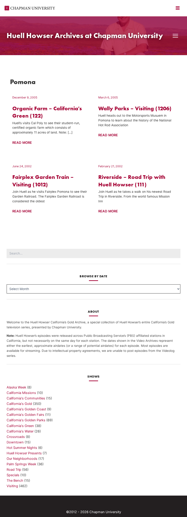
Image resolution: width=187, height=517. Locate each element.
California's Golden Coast (26, 409)
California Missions (21, 393)
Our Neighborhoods (22, 459)
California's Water (20, 431)
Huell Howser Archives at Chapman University (85, 35)
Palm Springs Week (21, 464)
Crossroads (16, 437)
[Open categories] (175, 36)
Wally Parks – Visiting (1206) (134, 108)
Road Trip (14, 470)
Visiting (12, 486)
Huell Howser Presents (24, 453)
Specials (13, 475)
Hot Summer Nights (22, 448)
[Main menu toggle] (177, 8)
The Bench (15, 480)
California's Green (20, 426)
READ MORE (22, 142)
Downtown (15, 442)
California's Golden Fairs (25, 415)
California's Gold (19, 404)
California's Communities (26, 398)
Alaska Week (16, 387)
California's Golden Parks (26, 420)
